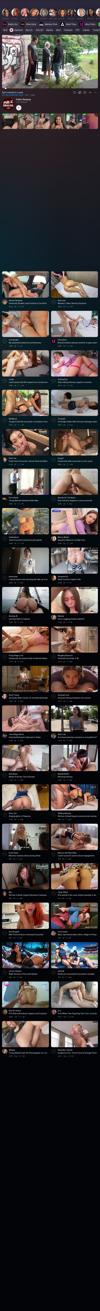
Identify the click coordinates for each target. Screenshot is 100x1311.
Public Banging (23, 99)
